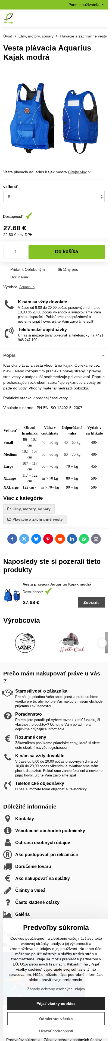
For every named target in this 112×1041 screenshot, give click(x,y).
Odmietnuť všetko (56, 1019)
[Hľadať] (75, 18)
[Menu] (101, 18)
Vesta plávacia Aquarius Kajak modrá (57, 584)
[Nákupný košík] (88, 18)
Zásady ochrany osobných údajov (56, 989)
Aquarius (27, 287)
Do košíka (66, 251)
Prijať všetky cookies (56, 1003)
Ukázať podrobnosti (56, 1031)
